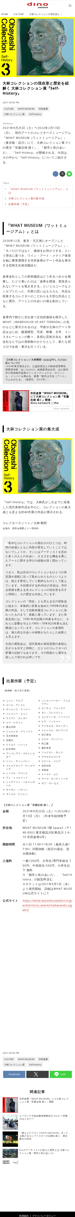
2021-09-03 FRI (11, 102)
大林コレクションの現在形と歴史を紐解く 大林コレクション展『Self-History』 (36, 88)
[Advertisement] (37, 978)
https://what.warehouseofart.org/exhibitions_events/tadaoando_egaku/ (47, 905)
